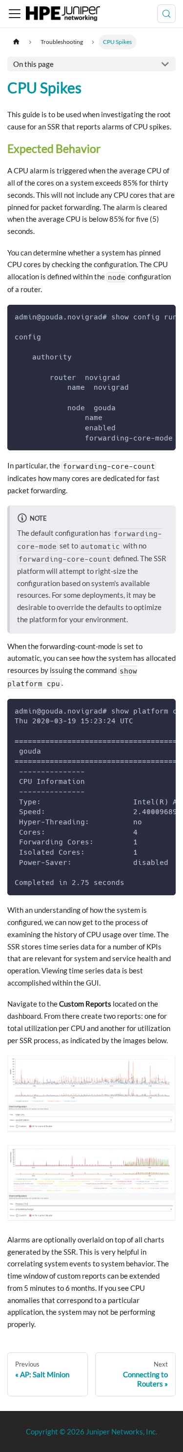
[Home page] (16, 42)
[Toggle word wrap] (148, 316)
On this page (33, 64)
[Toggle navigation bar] (14, 13)
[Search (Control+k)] (166, 13)
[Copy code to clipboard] (164, 316)
